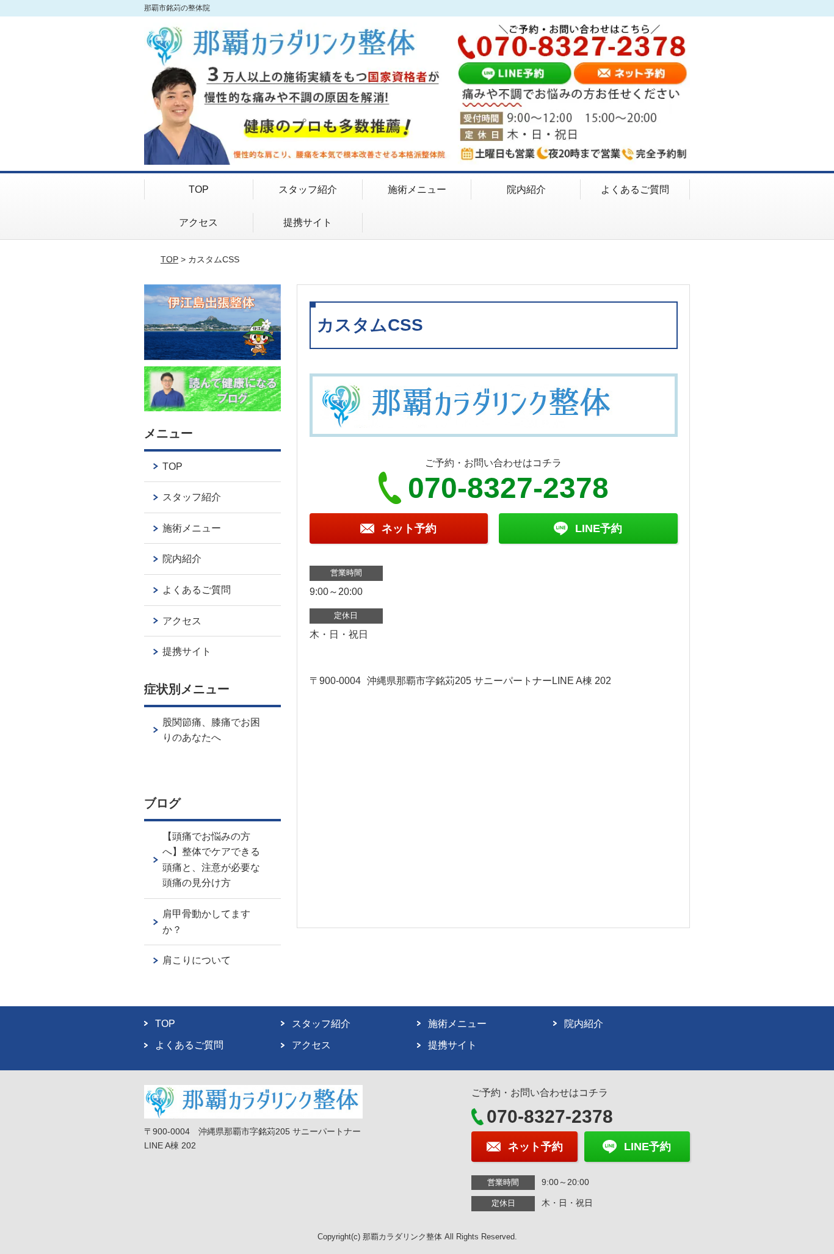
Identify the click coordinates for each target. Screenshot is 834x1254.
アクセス (198, 222)
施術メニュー (417, 189)
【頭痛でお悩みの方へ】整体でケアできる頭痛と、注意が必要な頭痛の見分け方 (211, 859)
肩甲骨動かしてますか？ (206, 922)
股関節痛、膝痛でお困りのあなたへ (211, 730)
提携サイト (307, 222)
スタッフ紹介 (307, 189)
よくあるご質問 (635, 189)
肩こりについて (196, 960)
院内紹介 (526, 189)
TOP (199, 189)
